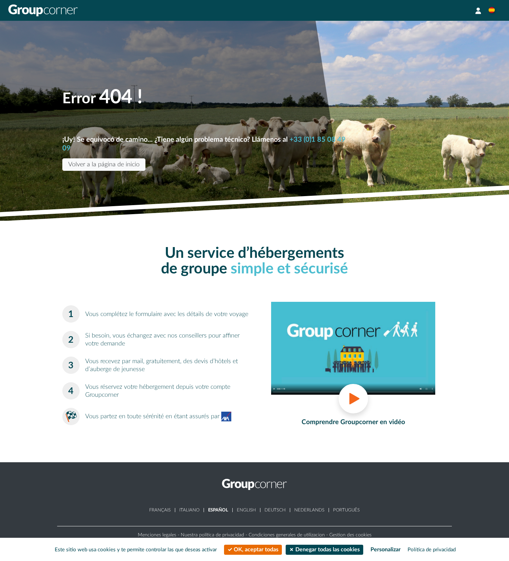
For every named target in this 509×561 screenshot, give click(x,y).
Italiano (189, 510)
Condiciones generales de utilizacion (287, 534)
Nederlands (309, 510)
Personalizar (385, 549)
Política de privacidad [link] (432, 549)
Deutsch (275, 510)
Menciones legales (157, 534)
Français (160, 510)
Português (346, 510)
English (246, 510)
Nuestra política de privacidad (212, 534)
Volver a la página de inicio (104, 164)
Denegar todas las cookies (327, 549)
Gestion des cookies (350, 534)
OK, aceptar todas (255, 549)
